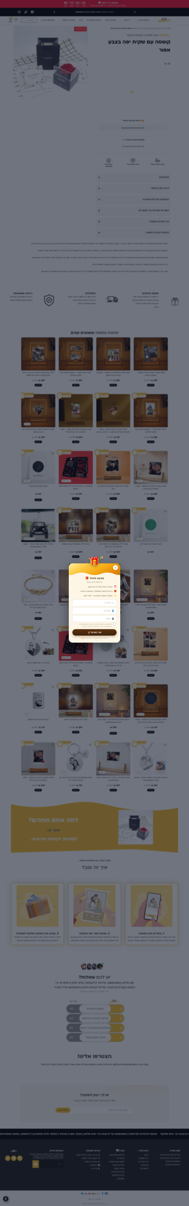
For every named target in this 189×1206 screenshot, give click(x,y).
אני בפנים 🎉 (94, 632)
